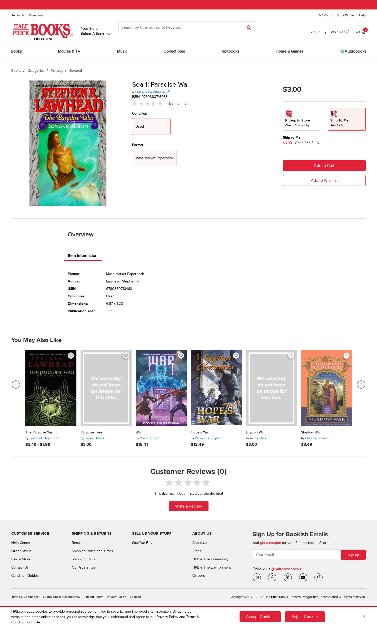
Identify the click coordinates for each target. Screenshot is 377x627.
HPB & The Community (210, 559)
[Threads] (288, 577)
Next (361, 384)
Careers (198, 575)
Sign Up (353, 555)
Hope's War (200, 432)
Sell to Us (17, 15)
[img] (147, 103)
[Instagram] (257, 577)
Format (137, 145)
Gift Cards (325, 15)
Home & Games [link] (289, 51)
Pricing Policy (93, 597)
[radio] (301, 119)
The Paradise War (39, 432)
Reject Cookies (305, 616)
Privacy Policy (116, 597)
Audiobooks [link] (355, 51)
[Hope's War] (216, 388)
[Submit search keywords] (250, 27)
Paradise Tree (91, 432)
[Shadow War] (326, 388)
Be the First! (178, 103)
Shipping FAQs (83, 559)
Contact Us (20, 567)
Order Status (21, 551)
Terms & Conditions (25, 597)
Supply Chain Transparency (61, 597)
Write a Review (188, 506)
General (75, 70)
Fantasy (57, 70)
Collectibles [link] (174, 51)
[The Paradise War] (50, 388)
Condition (139, 113)
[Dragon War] (271, 388)
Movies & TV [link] (69, 51)
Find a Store (21, 559)
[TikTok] (318, 577)
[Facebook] (272, 577)
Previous (16, 384)
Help (362, 15)
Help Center (21, 543)
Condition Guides (25, 575)
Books (16, 70)
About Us (199, 543)
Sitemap (135, 597)
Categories (36, 70)
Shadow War (311, 432)
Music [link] (122, 51)
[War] (161, 388)
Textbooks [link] (230, 51)
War (139, 432)
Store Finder (345, 15)
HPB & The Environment (211, 567)
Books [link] (16, 51)
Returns (78, 543)
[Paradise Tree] (106, 388)
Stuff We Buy (142, 543)
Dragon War (255, 432)
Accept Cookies (260, 616)
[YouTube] (303, 577)
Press (196, 551)
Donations (36, 15)
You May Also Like (36, 340)
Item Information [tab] (82, 255)
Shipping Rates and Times (92, 551)
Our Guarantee (84, 567)
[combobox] (188, 27)
